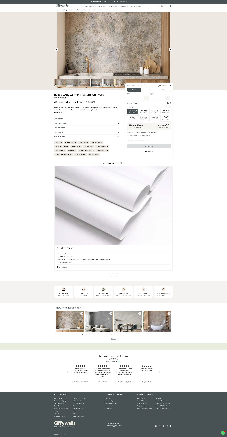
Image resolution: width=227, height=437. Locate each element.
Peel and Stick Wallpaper (144, 408)
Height (151, 94)
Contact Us (108, 408)
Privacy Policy (109, 406)
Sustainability (109, 401)
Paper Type (57, 406)
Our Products (58, 398)
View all (113, 339)
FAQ (74, 411)
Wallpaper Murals (67, 10)
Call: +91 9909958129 (113, 423)
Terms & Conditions (111, 403)
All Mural (158, 398)
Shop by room (72, 150)
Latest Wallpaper (142, 401)
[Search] (158, 6)
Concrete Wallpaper (95, 10)
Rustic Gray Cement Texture (64, 334)
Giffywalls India (62, 434)
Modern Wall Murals (162, 401)
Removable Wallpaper (102, 146)
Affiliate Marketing (60, 416)
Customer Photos (78, 416)
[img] (113, 359)
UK (60, 427)
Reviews (56, 414)
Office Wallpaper (76, 146)
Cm (149, 89)
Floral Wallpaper (142, 403)
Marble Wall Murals (161, 406)
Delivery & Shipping (60, 401)
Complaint (76, 406)
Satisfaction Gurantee (61, 408)
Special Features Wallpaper (86, 150)
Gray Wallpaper (84, 142)
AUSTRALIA (71, 427)
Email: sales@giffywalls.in (113, 426)
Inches (134, 89)
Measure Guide (59, 403)
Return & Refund (78, 401)
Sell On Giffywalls (78, 408)
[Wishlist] (166, 6)
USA (55, 427)
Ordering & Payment (79, 398)
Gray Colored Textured (91, 334)
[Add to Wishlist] (82, 313)
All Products (59, 142)
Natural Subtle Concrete (121, 334)
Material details (166, 107)
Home (58, 10)
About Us (107, 398)
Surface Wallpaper (81, 10)
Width (129, 94)
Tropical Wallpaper (143, 406)
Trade (56, 411)
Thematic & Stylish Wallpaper (64, 154)
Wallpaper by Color (80, 154)
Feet (163, 89)
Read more (58, 112)
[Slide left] (111, 275)
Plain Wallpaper (88, 146)
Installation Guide (78, 403)
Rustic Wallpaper (60, 150)
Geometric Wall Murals (163, 403)
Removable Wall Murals (163, 408)
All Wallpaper (141, 398)
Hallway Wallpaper (97, 142)
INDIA (64, 427)
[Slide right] (116, 275)
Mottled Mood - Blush (149, 334)
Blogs (74, 414)
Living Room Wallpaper (62, 146)
